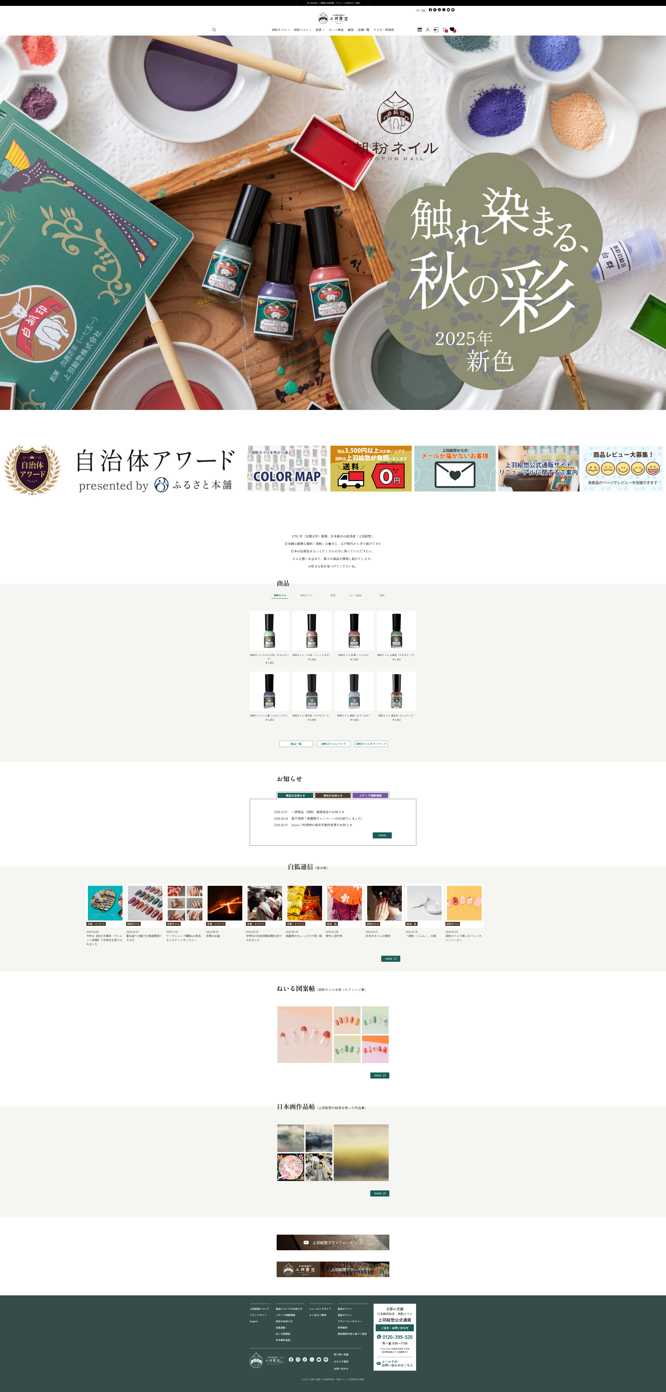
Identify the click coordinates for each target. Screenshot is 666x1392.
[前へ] (296, 3)
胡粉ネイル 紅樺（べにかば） (354, 655)
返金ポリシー (345, 1315)
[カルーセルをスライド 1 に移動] (323, 402)
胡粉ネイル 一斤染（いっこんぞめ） (311, 655)
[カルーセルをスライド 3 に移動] (331, 402)
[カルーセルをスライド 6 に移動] (343, 402)
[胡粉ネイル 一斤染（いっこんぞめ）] (311, 631)
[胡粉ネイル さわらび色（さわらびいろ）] (269, 631)
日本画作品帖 (283, 1340)
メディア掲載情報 (285, 1315)
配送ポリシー (345, 1308)
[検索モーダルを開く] (214, 29)
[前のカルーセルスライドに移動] (316, 402)
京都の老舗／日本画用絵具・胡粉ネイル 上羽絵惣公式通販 (336, 1379)
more (382, 835)
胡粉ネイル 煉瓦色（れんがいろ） (396, 715)
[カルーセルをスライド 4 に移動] (335, 402)
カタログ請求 (341, 1361)
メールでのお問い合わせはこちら (397, 1363)
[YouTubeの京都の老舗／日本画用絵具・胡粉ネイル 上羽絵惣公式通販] (448, 9)
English (253, 1321)
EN (423, 10)
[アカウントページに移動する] (436, 29)
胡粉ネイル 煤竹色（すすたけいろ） (311, 715)
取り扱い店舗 (341, 1354)
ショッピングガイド (320, 1308)
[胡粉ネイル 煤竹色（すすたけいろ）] (311, 691)
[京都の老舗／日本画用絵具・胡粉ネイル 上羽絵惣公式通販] (333, 18)
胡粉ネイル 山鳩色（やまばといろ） (396, 655)
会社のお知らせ (284, 1321)
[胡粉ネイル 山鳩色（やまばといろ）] (396, 631)
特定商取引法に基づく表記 (352, 1333)
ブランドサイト (258, 1315)
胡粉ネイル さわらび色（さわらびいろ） (269, 656)
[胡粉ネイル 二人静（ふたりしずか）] (269, 691)
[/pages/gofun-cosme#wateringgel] (333, 223)
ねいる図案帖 (283, 1333)
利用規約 (342, 1327)
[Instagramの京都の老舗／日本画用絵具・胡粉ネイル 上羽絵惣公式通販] (434, 9)
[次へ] (369, 3)
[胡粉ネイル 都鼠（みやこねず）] (354, 691)
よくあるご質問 (317, 1315)
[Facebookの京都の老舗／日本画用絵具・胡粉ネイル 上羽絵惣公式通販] (430, 9)
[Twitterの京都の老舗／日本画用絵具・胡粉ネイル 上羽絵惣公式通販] (443, 9)
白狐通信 (280, 1327)
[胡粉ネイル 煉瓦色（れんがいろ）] (396, 691)
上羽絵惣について (259, 1308)
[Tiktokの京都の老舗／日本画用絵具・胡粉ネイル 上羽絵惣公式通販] (439, 9)
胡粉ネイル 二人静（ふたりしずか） (269, 715)
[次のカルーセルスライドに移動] (349, 402)
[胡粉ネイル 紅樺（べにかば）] (354, 631)
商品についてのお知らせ (289, 1308)
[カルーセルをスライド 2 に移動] (327, 402)
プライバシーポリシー (350, 1321)
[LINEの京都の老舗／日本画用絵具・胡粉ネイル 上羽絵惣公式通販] (452, 9)
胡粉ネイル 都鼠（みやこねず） (354, 715)
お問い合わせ (341, 1368)
